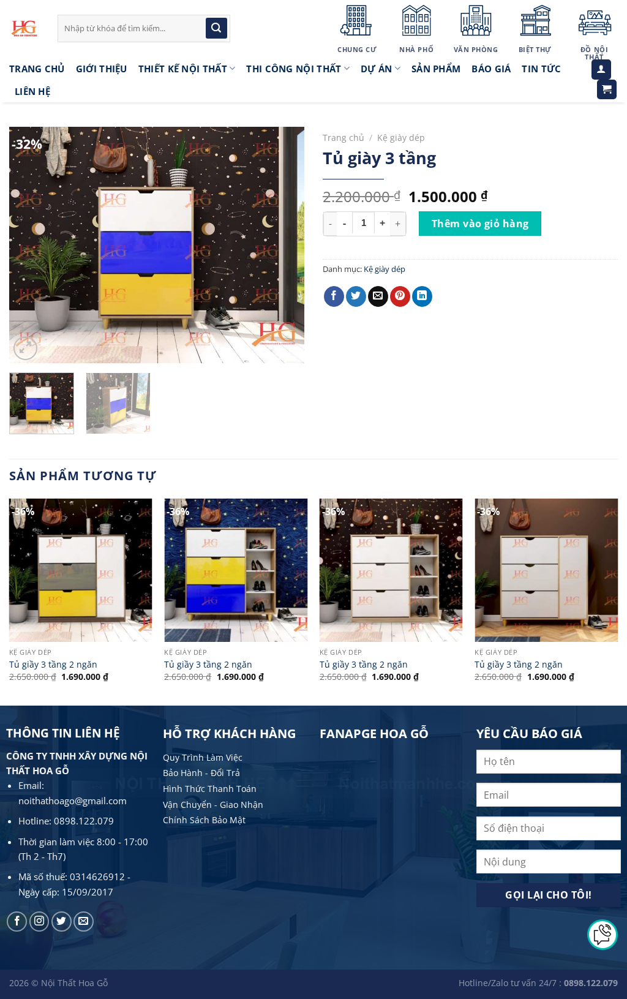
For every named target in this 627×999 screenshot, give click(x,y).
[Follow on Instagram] (39, 921)
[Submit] (216, 28)
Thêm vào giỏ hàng (480, 223)
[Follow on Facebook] (17, 921)
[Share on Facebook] (334, 296)
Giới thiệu (101, 68)
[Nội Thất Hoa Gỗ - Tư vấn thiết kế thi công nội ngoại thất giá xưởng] (24, 28)
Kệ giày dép (401, 137)
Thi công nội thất (293, 68)
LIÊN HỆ (32, 91)
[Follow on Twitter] (61, 921)
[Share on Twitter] (356, 296)
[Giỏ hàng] (607, 90)
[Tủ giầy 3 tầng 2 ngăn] (80, 570)
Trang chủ (343, 137)
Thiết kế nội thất (182, 68)
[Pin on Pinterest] (400, 296)
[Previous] (31, 244)
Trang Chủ (37, 68)
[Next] (283, 244)
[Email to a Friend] (378, 296)
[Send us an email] (83, 921)
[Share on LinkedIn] (422, 296)
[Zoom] (25, 348)
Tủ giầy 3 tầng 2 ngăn (53, 664)
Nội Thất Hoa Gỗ (74, 983)
